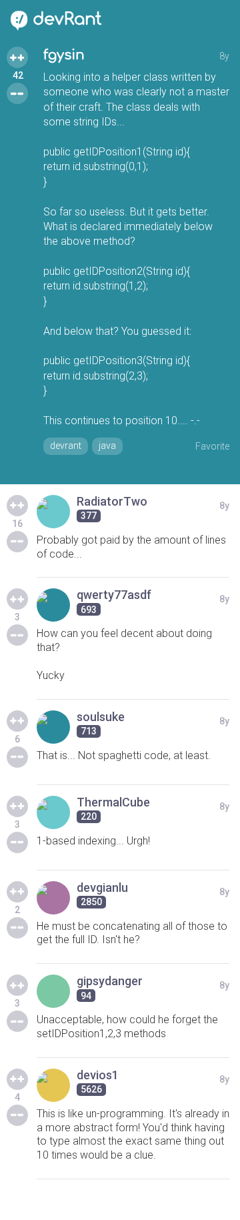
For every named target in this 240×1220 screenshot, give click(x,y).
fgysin (64, 55)
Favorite (212, 446)
